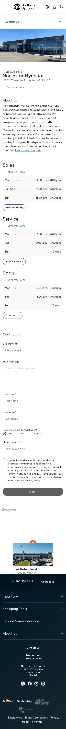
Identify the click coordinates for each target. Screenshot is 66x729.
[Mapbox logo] (8, 510)
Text (23, 433)
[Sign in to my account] (61, 7)
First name (9, 394)
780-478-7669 (33, 658)
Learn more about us (28, 150)
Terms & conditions (36, 717)
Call (9, 433)
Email (37, 433)
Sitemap (37, 721)
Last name (9, 412)
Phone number (12, 442)
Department (10, 343)
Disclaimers (15, 717)
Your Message (11, 361)
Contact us (33, 647)
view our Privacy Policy (27, 480)
